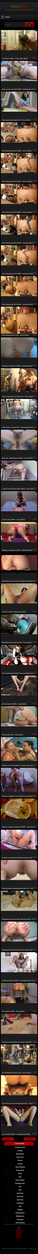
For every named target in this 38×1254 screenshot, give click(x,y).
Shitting (20, 1209)
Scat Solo (20, 1193)
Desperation (20, 1154)
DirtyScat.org (32, 1248)
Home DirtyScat (6, 1248)
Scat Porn (20, 1200)
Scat (20, 1190)
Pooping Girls (20, 1183)
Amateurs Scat (20, 1147)
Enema (20, 1160)
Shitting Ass (20, 1216)
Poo (20, 1177)
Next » (30, 1139)
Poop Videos (20, 1180)
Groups (20, 1163)
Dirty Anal (20, 1157)
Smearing (20, 1219)
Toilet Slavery (20, 1223)
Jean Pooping (20, 1167)
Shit (20, 1206)
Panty (20, 1173)
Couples (20, 1150)
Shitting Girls (20, 1213)
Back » (8, 1139)
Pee (20, 1186)
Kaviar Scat (20, 1170)
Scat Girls (20, 1196)
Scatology (20, 1203)
